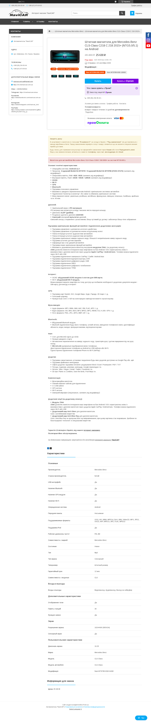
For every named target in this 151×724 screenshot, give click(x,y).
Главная (15, 21)
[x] (51, 449)
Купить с (121, 81)
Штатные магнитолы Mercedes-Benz (69, 31)
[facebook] (48, 449)
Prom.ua (86, 705)
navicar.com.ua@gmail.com (23, 81)
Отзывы (40, 21)
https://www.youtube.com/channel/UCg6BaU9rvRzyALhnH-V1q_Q (26, 111)
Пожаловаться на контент (73, 707)
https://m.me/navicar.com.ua (23, 85)
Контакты (53, 21)
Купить (98, 81)
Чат (142, 718)
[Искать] (122, 13)
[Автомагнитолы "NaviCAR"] (19, 15)
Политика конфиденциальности (94, 707)
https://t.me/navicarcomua (29, 92)
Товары (26, 21)
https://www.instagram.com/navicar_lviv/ (25, 104)
